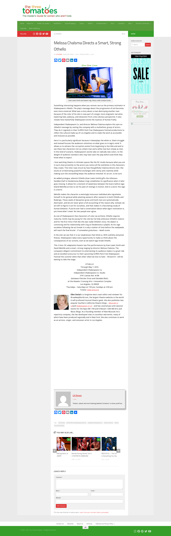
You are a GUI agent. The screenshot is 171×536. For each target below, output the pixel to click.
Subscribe (23, 28)
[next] (118, 451)
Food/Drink (57, 23)
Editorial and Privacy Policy (104, 524)
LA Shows (57, 34)
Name (58, 491)
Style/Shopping (70, 23)
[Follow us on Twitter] (43, 34)
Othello (116, 422)
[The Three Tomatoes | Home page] (46, 10)
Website (58, 498)
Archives (89, 524)
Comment (59, 477)
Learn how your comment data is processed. (94, 512)
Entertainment (101, 23)
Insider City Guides (43, 23)
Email (93, 491)
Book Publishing (34, 28)
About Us (30, 23)
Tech (112, 23)
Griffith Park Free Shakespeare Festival (76, 422)
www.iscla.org (93, 290)
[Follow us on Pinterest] (40, 34)
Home (22, 23)
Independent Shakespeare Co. (95, 422)
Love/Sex (121, 23)
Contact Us (60, 524)
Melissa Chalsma (108, 422)
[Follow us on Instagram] (34, 34)
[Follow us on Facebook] (37, 34)
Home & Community (142, 23)
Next (130, 23)
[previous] (55, 451)
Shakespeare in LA (84, 306)
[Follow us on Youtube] (47, 34)
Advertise (70, 524)
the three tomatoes (59, 425)
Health (90, 23)
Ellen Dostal (62, 422)
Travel (81, 23)
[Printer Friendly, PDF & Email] (89, 65)
